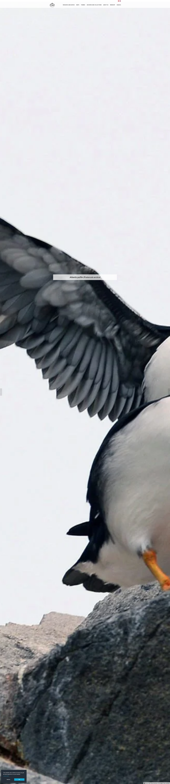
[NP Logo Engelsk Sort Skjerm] (52, 5)
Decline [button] (8, 779)
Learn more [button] (6, 776)
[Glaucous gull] (1, 392)
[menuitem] (68, 5)
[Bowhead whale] (169, 392)
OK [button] (19, 779)
